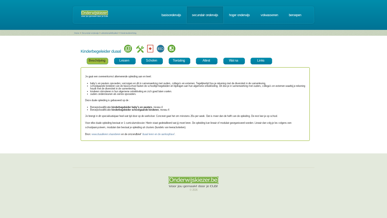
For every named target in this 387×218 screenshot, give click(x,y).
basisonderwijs (171, 15)
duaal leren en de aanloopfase (158, 134)
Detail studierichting (128, 33)
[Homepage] (94, 15)
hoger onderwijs (239, 15)
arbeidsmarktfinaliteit (109, 33)
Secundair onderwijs (90, 33)
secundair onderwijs (205, 15)
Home (76, 33)
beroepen (295, 15)
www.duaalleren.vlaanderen (106, 134)
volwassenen (269, 15)
